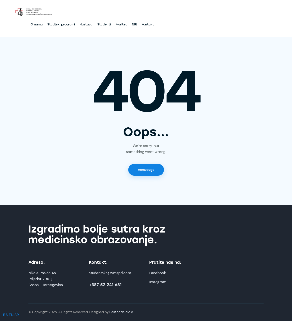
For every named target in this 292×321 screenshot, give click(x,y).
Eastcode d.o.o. (121, 312)
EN (11, 314)
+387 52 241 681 (105, 285)
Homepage (146, 170)
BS (5, 314)
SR (17, 314)
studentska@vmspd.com (110, 273)
